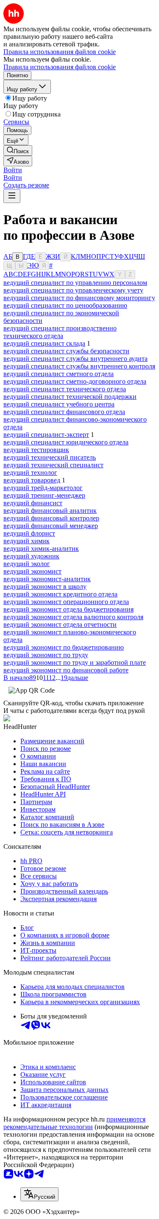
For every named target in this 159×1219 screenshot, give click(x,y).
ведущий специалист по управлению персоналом (75, 282)
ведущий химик (26, 540)
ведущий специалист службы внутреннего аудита (75, 358)
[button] (12, 169)
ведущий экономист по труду (45, 654)
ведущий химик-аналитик (41, 548)
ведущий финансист (32, 503)
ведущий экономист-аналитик (47, 578)
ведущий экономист (32, 571)
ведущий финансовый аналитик (50, 510)
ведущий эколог (26, 563)
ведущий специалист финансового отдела (64, 411)
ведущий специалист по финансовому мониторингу (79, 297)
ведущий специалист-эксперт (46, 434)
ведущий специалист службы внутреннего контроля (79, 366)
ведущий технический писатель (49, 457)
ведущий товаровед (31, 480)
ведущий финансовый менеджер (50, 525)
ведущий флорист (29, 533)
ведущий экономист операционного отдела (66, 601)
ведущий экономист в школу (44, 586)
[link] (17, 150)
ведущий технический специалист (53, 465)
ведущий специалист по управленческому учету (73, 290)
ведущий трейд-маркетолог (43, 487)
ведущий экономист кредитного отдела (60, 594)
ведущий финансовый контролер (51, 518)
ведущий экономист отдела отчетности (60, 624)
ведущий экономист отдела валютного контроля (73, 616)
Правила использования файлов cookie (59, 66)
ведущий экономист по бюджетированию (63, 647)
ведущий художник (31, 556)
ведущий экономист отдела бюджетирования (68, 609)
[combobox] (39, 1194)
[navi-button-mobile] (11, 196)
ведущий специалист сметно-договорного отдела (74, 381)
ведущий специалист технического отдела (64, 389)
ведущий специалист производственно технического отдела (60, 332)
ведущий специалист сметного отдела (58, 373)
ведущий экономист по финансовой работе (65, 670)
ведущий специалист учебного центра (58, 404)
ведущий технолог (30, 472)
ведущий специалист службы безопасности (66, 351)
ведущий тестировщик (36, 449)
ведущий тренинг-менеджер (44, 495)
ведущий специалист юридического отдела (65, 442)
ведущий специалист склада (44, 343)
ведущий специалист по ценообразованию (65, 305)
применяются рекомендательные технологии (74, 1123)
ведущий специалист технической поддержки (70, 396)
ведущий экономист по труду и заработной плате (74, 662)
